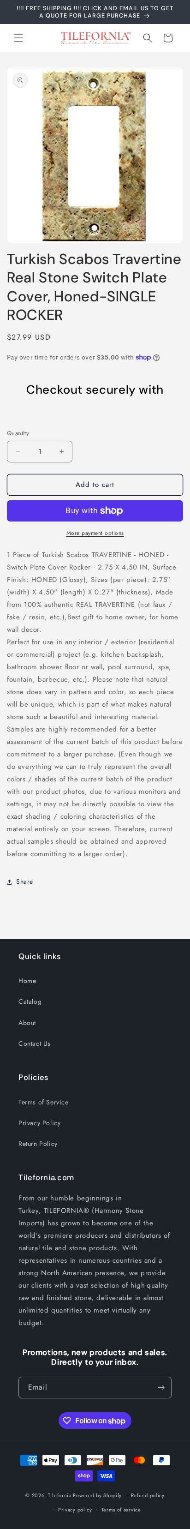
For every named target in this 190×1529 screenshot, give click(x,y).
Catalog (30, 1001)
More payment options (95, 533)
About (27, 1022)
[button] (18, 38)
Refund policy (148, 1495)
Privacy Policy (39, 1122)
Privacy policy (75, 1509)
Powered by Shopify (97, 1495)
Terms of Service (43, 1102)
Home (27, 980)
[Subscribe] (161, 1387)
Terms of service (121, 1509)
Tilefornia (59, 1495)
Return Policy (38, 1143)
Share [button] (24, 881)
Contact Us (34, 1043)
